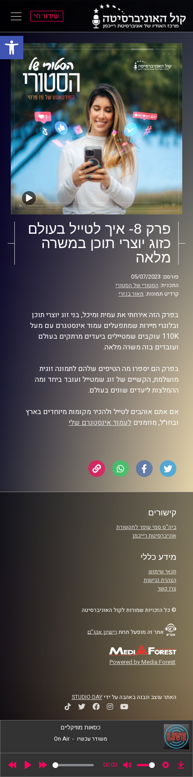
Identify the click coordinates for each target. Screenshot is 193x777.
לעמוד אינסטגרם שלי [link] (100, 422)
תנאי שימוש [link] (162, 571)
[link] (11, 47)
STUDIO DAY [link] (87, 697)
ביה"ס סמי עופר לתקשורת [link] (146, 527)
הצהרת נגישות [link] (160, 580)
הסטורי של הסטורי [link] (136, 285)
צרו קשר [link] (167, 589)
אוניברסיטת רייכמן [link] (154, 536)
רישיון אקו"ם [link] (102, 632)
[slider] (73, 765)
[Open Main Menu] (16, 16)
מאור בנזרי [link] (131, 294)
